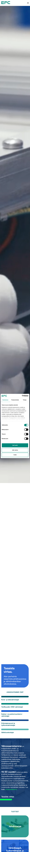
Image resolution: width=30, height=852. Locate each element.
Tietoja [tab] (24, 400)
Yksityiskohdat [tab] (15, 400)
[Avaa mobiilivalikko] (28, 3)
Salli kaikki (15, 445)
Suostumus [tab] (5, 400)
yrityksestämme (11, 789)
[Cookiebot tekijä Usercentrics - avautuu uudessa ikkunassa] (22, 396)
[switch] (26, 429)
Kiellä (15, 454)
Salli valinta (15, 450)
